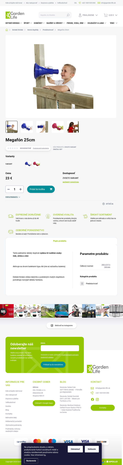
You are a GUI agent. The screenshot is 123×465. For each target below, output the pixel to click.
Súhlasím (92, 449)
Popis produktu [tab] (59, 241)
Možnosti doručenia (71, 182)
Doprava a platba (47, 3)
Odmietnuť (75, 449)
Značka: (57, 149)
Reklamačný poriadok (14, 421)
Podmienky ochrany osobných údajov (13, 430)
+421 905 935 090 (102, 393)
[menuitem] (14, 23)
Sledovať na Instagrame (64, 325)
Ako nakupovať (31, 3)
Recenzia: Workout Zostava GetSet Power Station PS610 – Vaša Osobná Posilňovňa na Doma (70, 408)
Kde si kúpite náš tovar (14, 3)
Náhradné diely (11, 418)
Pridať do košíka (37, 189)
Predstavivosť (92, 283)
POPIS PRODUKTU (12, 197)
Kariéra (8, 406)
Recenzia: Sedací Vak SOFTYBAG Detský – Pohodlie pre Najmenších (71, 389)
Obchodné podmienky (14, 425)
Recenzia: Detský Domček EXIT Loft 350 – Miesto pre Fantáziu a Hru (70, 398)
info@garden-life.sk (102, 388)
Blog (7, 410)
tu (45, 455)
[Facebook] (92, 399)
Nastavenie (31, 461)
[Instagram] (97, 399)
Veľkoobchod (62, 3)
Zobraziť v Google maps (44, 403)
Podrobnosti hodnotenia (41, 148)
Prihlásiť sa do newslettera (53, 365)
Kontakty (9, 414)
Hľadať (68, 15)
